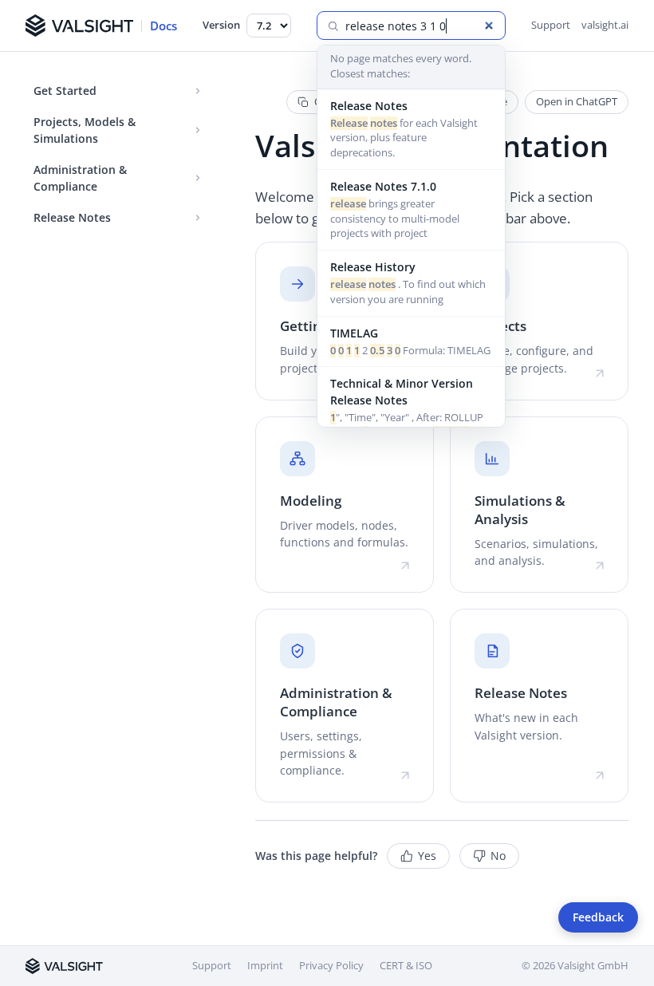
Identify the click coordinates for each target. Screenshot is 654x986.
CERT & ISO (406, 965)
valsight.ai (604, 25)
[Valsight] (64, 966)
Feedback (598, 917)
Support (550, 25)
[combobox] (420, 26)
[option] (411, 129)
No (498, 856)
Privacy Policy (331, 965)
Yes (427, 856)
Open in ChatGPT (576, 101)
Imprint (265, 965)
